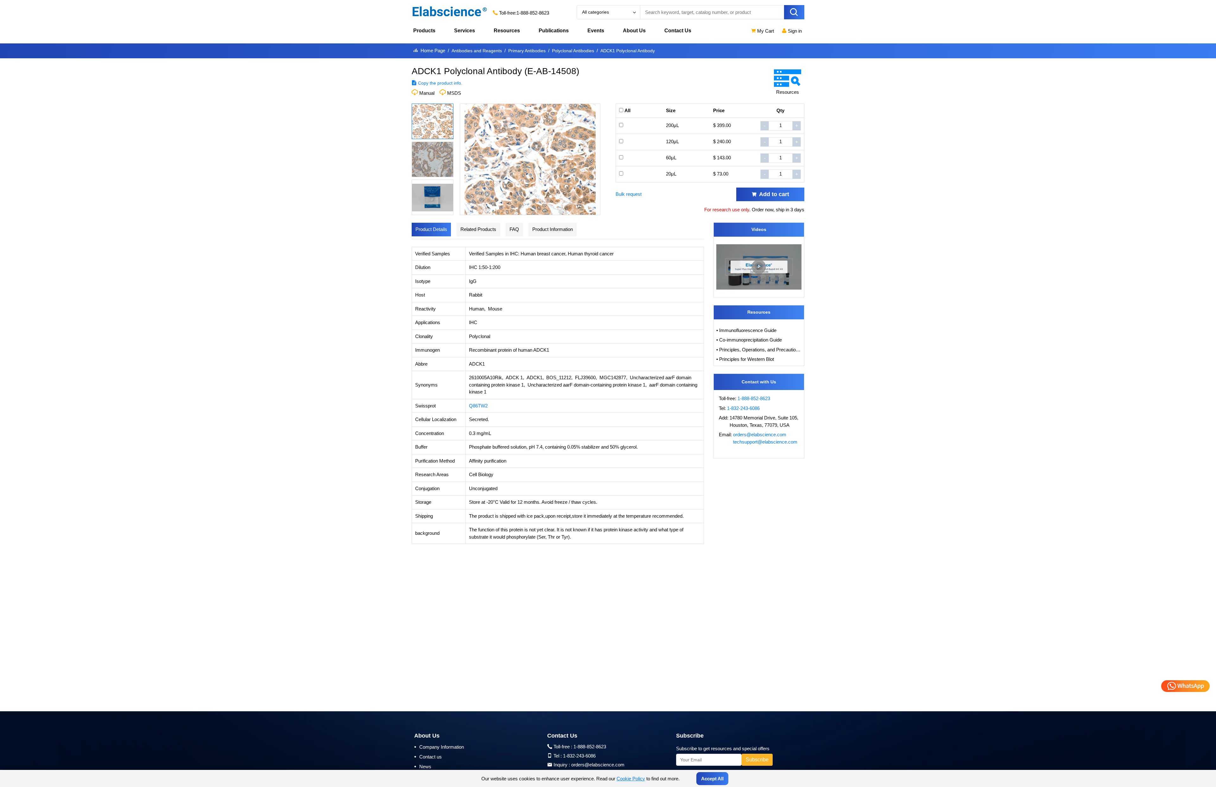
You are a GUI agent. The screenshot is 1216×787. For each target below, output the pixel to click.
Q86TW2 (478, 405)
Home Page (433, 50)
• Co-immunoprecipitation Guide (749, 339)
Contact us (428, 756)
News (422, 766)
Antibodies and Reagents (477, 50)
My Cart (765, 31)
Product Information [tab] (552, 229)
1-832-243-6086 (743, 408)
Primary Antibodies (527, 50)
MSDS (454, 93)
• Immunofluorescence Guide (746, 330)
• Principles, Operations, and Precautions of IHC (759, 349)
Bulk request (629, 194)
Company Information (439, 747)
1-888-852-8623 (532, 13)
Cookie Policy (631, 778)
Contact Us (677, 30)
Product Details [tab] (431, 229)
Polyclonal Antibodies (573, 50)
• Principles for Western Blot (745, 359)
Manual (426, 93)
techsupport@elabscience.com (765, 442)
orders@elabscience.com (759, 434)
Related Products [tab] (478, 229)
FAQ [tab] (514, 229)
